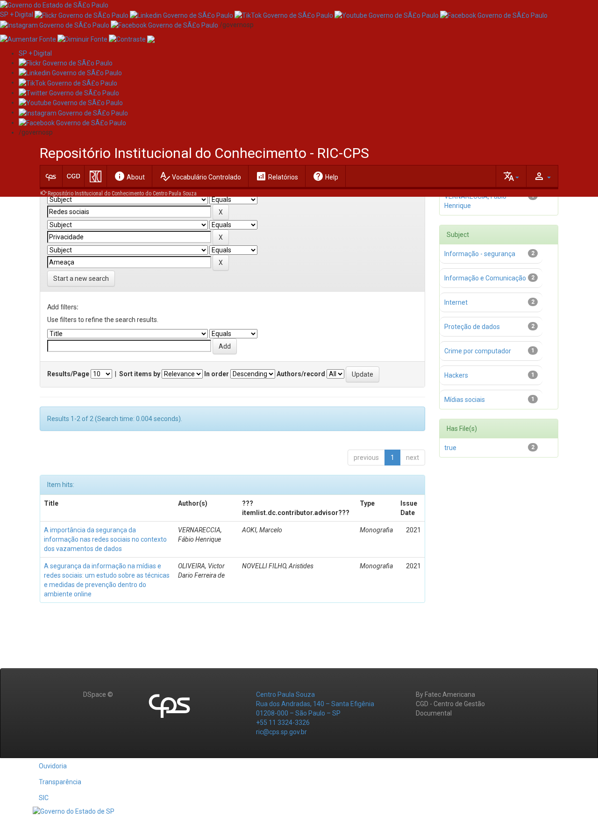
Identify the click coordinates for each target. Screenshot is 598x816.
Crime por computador (477, 351)
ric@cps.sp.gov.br (281, 732)
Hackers (456, 375)
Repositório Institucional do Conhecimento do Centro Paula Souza (122, 193)
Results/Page (68, 374)
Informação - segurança (479, 254)
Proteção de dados (472, 326)
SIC (44, 798)
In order (216, 374)
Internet (456, 302)
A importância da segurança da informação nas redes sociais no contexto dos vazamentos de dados (105, 539)
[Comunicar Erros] (151, 39)
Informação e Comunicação (485, 278)
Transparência (60, 782)
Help (325, 176)
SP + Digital (16, 14)
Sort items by (139, 374)
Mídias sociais (464, 399)
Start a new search (81, 278)
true (450, 447)
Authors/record (301, 374)
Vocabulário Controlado (200, 176)
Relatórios (277, 176)
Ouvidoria (53, 766)
